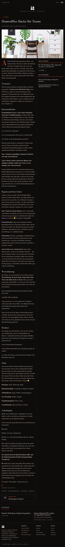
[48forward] (32, 8)
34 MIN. (42, 70)
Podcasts (38, 528)
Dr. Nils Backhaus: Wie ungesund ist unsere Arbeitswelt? (49, 66)
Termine (38, 530)
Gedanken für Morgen (41, 534)
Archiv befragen (39, 532)
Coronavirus (24, 491)
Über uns (53, 528)
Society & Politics (25, 528)
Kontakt (52, 530)
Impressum (53, 532)
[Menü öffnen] (62, 2)
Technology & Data (25, 530)
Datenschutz (53, 534)
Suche (57, 2)
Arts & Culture (24, 532)
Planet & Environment (26, 534)
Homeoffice (32, 491)
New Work (4, 491)
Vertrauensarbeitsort (14, 491)
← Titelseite (5, 17)
